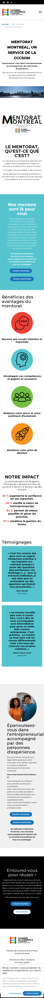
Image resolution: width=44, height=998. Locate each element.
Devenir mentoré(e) (22, 279)
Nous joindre (22, 912)
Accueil (5, 24)
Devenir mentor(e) (21, 271)
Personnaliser (15, 993)
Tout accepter (32, 993)
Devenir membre (20, 904)
